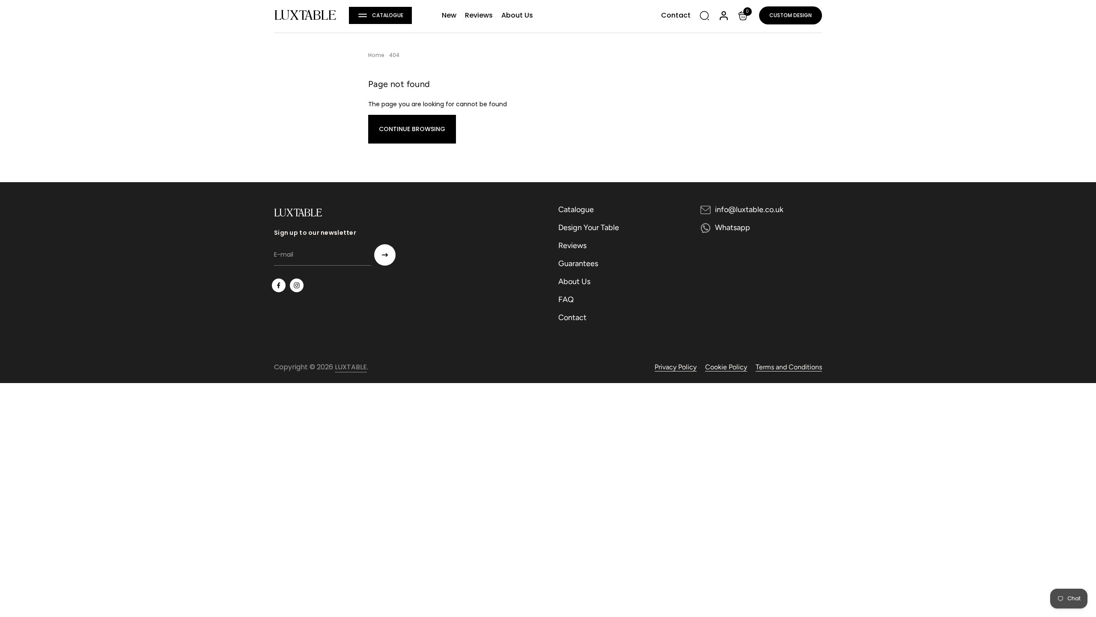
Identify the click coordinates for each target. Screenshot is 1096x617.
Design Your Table (588, 227)
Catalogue (576, 209)
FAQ (566, 299)
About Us (574, 281)
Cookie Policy (726, 367)
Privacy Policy (676, 367)
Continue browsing (412, 129)
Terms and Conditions (789, 367)
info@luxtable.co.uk (749, 209)
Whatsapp (732, 227)
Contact (572, 317)
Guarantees (578, 263)
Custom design (790, 15)
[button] (380, 15)
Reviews (572, 245)
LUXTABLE (305, 15)
